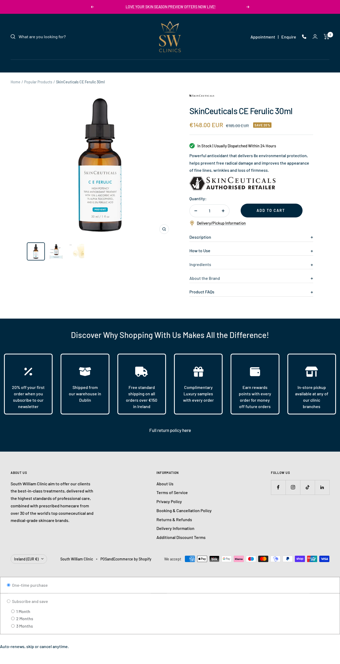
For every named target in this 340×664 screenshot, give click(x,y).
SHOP (221, 65)
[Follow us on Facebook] (278, 487)
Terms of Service (172, 492)
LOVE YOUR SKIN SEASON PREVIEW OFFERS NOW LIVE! (171, 7)
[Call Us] (304, 36)
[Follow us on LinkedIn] (322, 487)
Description (200, 236)
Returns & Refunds (174, 519)
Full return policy (165, 430)
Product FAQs (201, 291)
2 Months (24, 618)
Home (15, 82)
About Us (164, 483)
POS (103, 559)
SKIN (118, 65)
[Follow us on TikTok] (307, 487)
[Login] (315, 36)
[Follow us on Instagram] (293, 487)
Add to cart (271, 210)
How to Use (199, 250)
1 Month (22, 611)
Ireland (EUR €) (26, 559)
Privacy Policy (169, 501)
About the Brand (204, 278)
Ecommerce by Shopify (132, 559)
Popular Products (38, 82)
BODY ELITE (196, 65)
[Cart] (326, 36)
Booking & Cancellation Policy (184, 510)
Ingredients (200, 264)
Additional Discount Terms (181, 537)
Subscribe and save (29, 601)
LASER (137, 65)
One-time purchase (29, 585)
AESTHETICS (165, 65)
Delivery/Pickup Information (221, 223)
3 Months (24, 625)
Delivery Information (175, 528)
